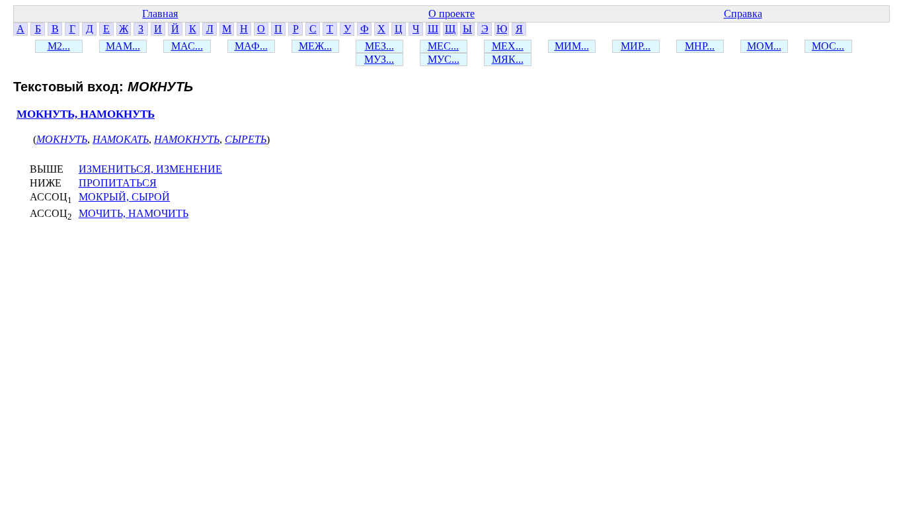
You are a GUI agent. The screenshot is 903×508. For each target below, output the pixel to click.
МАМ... (123, 46)
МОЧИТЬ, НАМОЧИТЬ (133, 213)
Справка (743, 13)
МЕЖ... (315, 46)
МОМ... (764, 46)
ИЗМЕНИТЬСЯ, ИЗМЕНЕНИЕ (150, 169)
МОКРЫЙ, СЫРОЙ (124, 196)
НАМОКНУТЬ (186, 139)
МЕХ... (508, 46)
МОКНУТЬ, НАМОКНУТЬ (86, 114)
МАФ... (251, 46)
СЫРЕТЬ (245, 139)
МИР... (635, 46)
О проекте (451, 13)
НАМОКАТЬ (121, 139)
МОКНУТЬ (61, 139)
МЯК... (508, 59)
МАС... (187, 46)
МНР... (700, 46)
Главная (160, 13)
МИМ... (572, 46)
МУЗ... (379, 59)
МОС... (828, 46)
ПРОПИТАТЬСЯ (118, 183)
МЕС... (443, 46)
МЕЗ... (379, 46)
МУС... (443, 59)
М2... (59, 46)
